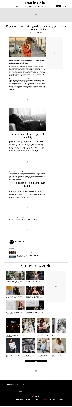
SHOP (59, 6)
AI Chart (20, 388)
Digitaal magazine (45, 6)
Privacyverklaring (33, 388)
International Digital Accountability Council (34, 80)
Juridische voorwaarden (12, 388)
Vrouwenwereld (36, 266)
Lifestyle (25, 6)
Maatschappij (31, 6)
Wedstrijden (37, 6)
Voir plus (36, 361)
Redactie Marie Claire (37, 32)
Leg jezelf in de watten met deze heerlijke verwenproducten (26, 219)
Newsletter (64, 6)
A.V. (7, 391)
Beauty (21, 6)
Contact (20, 391)
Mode (17, 6)
